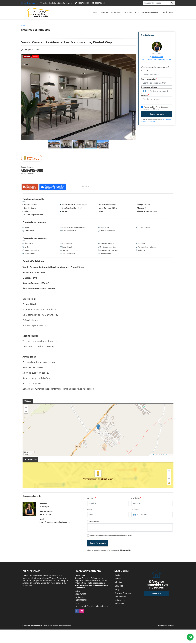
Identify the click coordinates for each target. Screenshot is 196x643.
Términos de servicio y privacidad (120, 550)
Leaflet (153, 455)
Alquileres (115, 12)
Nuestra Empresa (150, 12)
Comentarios (93, 521)
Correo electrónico (149, 79)
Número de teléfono (149, 87)
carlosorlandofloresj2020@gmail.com (57, 3)
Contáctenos (167, 12)
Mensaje (145, 95)
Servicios (128, 12)
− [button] (26, 411)
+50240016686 (157, 57)
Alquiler (118, 582)
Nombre (91, 498)
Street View (33, 158)
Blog (137, 12)
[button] (133, 56)
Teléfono (135, 509)
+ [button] (26, 407)
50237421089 (100, 3)
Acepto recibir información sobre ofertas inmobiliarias (111, 535)
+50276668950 (83, 3)
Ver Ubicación (90, 478)
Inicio (95, 12)
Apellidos (136, 498)
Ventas (104, 12)
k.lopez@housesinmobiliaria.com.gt (158, 59)
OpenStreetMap (168, 455)
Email (90, 509)
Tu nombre (146, 71)
